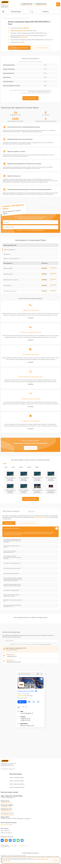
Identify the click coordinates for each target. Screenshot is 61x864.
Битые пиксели (7, 285)
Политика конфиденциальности (30, 853)
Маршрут (23, 701)
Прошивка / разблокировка (9, 69)
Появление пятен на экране (11, 279)
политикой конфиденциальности (37, 230)
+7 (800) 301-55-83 (26, 4)
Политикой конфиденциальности (44, 644)
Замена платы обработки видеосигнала (11, 85)
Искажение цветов (8, 274)
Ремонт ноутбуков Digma (17, 777)
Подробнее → (53, 268)
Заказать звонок (30, 448)
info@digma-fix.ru (6, 810)
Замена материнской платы (9, 64)
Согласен (55, 860)
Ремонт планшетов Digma (17, 781)
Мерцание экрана (8, 268)
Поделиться (2, 840)
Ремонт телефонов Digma (17, 787)
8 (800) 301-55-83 (6, 806)
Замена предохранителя (8, 81)
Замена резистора (7, 77)
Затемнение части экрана (10, 291)
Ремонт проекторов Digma (17, 784)
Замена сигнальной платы (8, 73)
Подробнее (30, 317)
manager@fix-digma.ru (7, 814)
